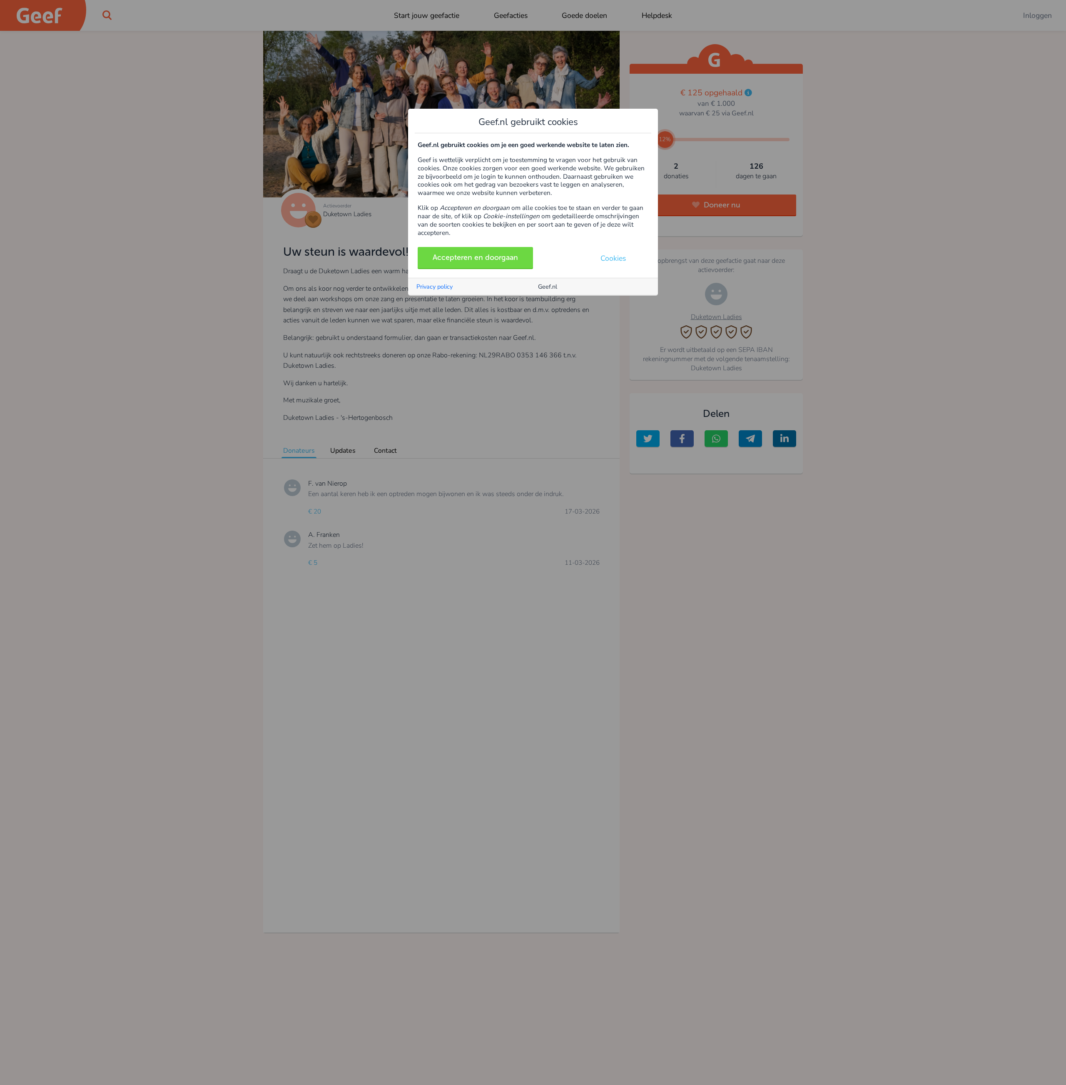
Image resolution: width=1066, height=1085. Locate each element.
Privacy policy (434, 286)
